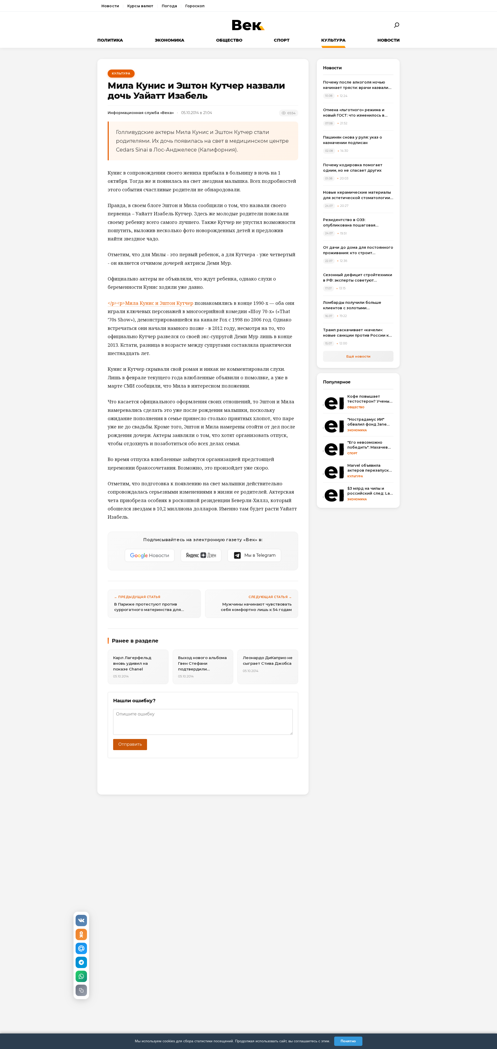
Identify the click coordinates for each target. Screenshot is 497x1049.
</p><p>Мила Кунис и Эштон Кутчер (150, 303)
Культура (333, 40)
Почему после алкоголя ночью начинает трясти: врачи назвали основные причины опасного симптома (355, 85)
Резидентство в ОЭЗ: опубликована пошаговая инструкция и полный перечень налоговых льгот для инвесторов (357, 222)
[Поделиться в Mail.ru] (81, 948)
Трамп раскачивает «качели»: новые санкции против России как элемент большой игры (358, 333)
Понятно (348, 1041)
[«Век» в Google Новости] (149, 555)
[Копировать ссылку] (81, 990)
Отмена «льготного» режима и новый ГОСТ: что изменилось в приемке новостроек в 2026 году (357, 113)
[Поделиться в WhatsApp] (81, 976)
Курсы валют (140, 6)
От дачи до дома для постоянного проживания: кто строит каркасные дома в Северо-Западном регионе (358, 250)
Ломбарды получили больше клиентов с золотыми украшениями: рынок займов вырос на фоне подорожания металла (352, 305)
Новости (110, 6)
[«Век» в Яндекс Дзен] (201, 555)
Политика (110, 40)
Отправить (130, 744)
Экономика (169, 40)
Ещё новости (358, 356)
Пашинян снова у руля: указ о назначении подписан (352, 140)
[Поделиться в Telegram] (81, 962)
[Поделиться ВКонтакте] (81, 920)
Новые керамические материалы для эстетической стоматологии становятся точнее (357, 195)
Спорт (281, 40)
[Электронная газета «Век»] (248, 25)
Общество (229, 40)
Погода (169, 6)
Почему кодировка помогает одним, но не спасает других (352, 168)
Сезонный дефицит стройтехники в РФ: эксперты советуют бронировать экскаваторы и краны (357, 278)
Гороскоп (194, 6)
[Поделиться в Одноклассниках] (81, 934)
